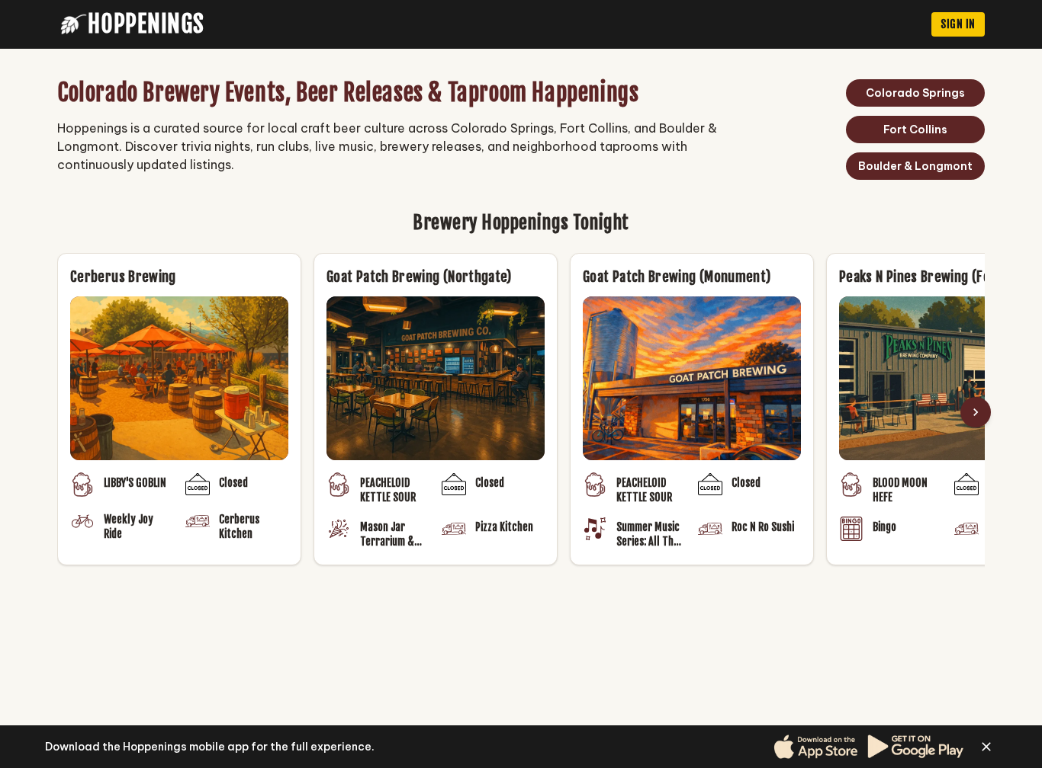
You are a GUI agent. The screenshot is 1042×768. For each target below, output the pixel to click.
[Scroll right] (975, 412)
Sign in (958, 24)
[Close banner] (986, 746)
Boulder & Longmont (915, 166)
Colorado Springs (915, 93)
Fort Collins (915, 129)
